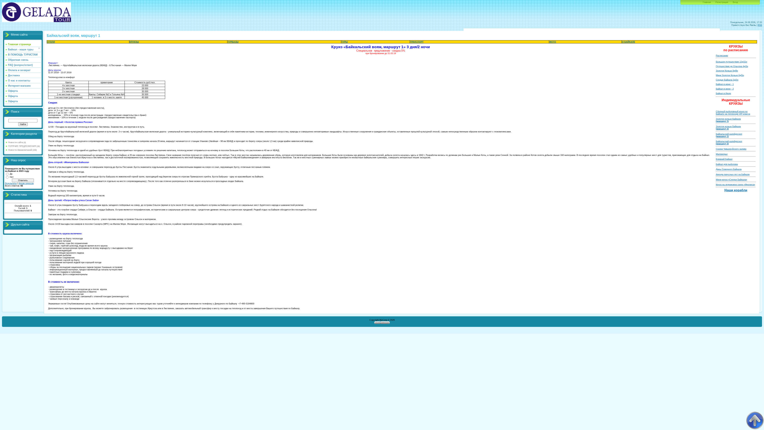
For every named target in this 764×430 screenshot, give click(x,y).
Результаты (11, 183)
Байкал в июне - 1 (725, 84)
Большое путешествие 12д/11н (731, 62)
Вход (735, 2)
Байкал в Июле (723, 93)
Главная (707, 2)
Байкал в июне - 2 (725, 89)
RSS (760, 25)
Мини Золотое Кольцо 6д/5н (730, 75)
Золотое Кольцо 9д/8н (727, 70)
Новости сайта (15, 142)
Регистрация (721, 2)
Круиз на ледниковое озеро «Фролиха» (735, 184)
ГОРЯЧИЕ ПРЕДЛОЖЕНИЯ (22, 146)
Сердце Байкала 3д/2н (727, 80)
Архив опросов (26, 183)
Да (11, 174)
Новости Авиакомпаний (20, 150)
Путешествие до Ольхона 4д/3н (732, 66)
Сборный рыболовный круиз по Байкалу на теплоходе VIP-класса (733, 112)
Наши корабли (735, 190)
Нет (12, 177)
